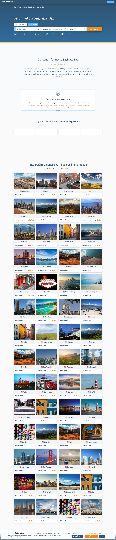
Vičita (70, 517)
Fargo (70, 267)
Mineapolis (93, 367)
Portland (25, 442)
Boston (25, 216)
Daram (47, 241)
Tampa (25, 517)
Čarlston (70, 216)
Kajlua (25, 342)
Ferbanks (92, 267)
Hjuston (25, 317)
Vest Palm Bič (48, 517)
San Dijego (25, 467)
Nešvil (25, 392)
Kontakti (39, 533)
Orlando (70, 417)
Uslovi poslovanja (47, 533)
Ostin (93, 417)
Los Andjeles (47, 367)
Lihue (93, 342)
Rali (70, 442)
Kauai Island (47, 342)
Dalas (25, 241)
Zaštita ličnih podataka (71, 533)
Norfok (92, 392)
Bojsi (92, 191)
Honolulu (48, 317)
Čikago (92, 216)
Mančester (70, 367)
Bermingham (70, 191)
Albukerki (25, 191)
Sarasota (70, 467)
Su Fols (92, 492)
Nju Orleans (48, 392)
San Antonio (92, 442)
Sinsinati (48, 492)
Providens (47, 442)
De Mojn (70, 241)
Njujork (70, 392)
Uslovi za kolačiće (58, 533)
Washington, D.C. (93, 517)
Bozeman (47, 216)
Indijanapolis (70, 317)
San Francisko (48, 467)
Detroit (25, 267)
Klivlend (70, 342)
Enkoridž (48, 267)
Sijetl (25, 492)
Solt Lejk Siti (70, 492)
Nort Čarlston (25, 417)
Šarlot (93, 467)
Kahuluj (92, 317)
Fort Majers (93, 292)
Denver (92, 241)
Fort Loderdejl (70, 292)
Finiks (48, 292)
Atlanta (47, 191)
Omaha (47, 417)
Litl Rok (25, 367)
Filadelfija (25, 292)
